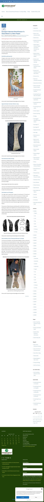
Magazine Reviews (37, 129)
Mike (3, 35)
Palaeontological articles (37, 154)
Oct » (37, 422)
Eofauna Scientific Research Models (37, 86)
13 (7, 440)
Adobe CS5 (36, 28)
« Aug (34, 422)
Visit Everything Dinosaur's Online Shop (37, 374)
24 (41, 419)
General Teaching (37, 113)
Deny (36, 497)
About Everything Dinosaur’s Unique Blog (37, 324)
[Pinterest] (5, 457)
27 (36, 421)
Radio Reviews (36, 187)
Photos (35, 161)
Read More (27, 296)
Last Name (25, 472)
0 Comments (24, 36)
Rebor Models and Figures (37, 191)
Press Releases (36, 182)
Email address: (26, 462)
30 (40, 421)
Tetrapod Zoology (37, 362)
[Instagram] (10, 457)
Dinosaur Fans (6, 36)
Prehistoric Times (37, 179)
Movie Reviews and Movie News (37, 146)
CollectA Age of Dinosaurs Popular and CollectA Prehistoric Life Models (37, 47)
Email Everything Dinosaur (30, 446)
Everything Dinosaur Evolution (37, 90)
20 (36, 419)
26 (34, 421)
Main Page (11, 36)
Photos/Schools (36, 172)
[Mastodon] (8, 457)
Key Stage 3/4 (36, 127)
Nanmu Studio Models (36, 150)
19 (34, 419)
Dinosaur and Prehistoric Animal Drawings (37, 61)
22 (38, 419)
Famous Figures (36, 110)
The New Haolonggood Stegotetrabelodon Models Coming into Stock (11, 467)
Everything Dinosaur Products (37, 103)
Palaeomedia (36, 355)
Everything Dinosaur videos (37, 107)
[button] (41, 489)
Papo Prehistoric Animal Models (37, 158)
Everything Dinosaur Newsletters (37, 99)
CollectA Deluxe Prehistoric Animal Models (37, 55)
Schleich (35, 194)
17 (41, 418)
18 (33, 419)
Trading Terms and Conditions (35, 480)
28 (37, 421)
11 (33, 418)
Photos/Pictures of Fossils (17, 36)
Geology (35, 116)
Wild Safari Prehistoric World (38, 203)
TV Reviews (36, 199)
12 (34, 418)
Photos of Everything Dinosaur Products (37, 165)
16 (40, 418)
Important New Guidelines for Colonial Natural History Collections (10, 463)
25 (33, 421)
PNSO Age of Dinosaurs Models (37, 176)
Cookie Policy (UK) (37, 337)
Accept (22, 497)
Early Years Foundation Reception (38, 79)
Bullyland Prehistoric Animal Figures (37, 41)
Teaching (35, 197)
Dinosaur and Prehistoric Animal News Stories (37, 72)
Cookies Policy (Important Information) (36, 333)
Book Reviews (36, 37)
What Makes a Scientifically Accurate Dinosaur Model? (10, 471)
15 (38, 418)
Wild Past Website (37, 365)
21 (37, 419)
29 (38, 421)
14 (37, 418)
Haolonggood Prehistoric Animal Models (37, 120)
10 (41, 416)
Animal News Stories (37, 30)
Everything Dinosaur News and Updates (37, 95)
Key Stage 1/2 (36, 124)
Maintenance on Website (37, 136)
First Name (25, 467)
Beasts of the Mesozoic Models (37, 34)
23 (40, 419)
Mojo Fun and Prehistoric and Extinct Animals (36, 141)
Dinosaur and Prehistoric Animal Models (37, 66)
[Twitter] (3, 457)
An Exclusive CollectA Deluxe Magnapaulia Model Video (11, 476)
